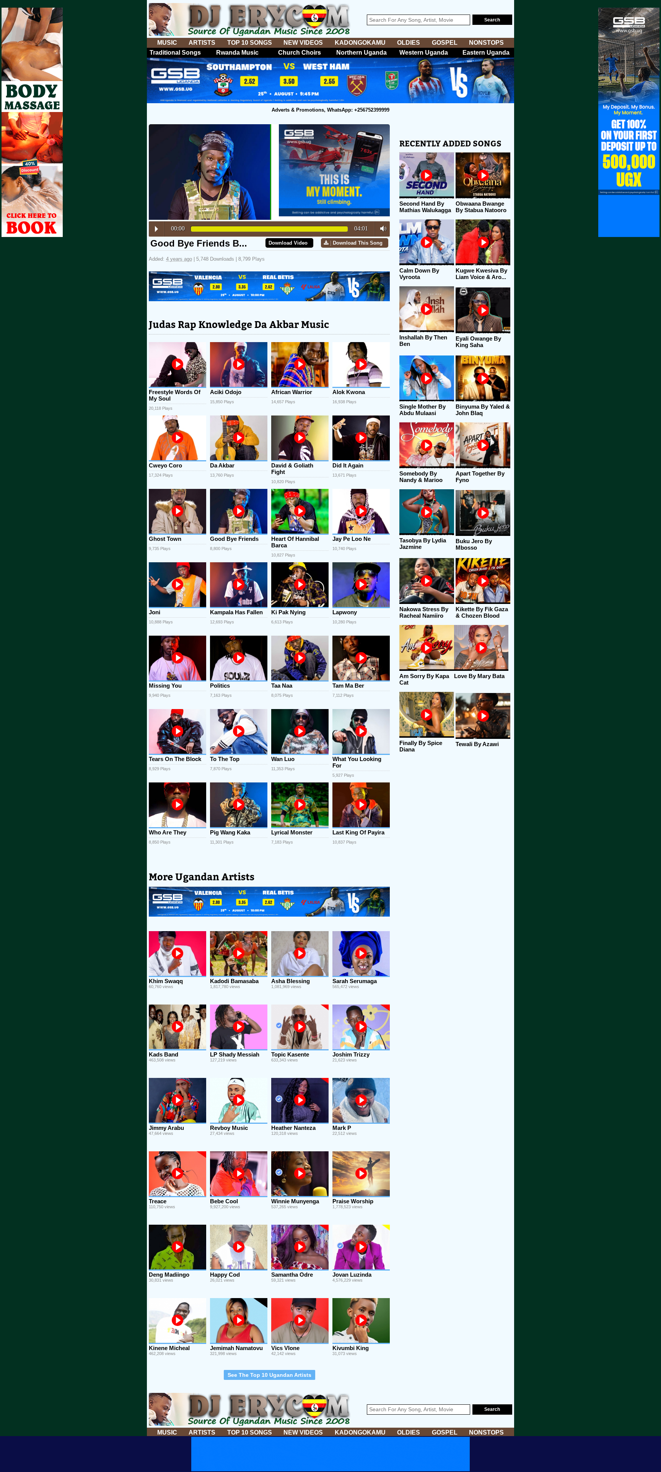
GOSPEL (444, 42)
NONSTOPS (486, 42)
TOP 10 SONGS (249, 42)
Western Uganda (423, 52)
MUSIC (167, 42)
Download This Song (358, 243)
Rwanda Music (237, 52)
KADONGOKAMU (360, 42)
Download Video (288, 243)
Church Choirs (299, 52)
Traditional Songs (175, 52)
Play (156, 229)
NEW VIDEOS (303, 42)
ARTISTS (202, 42)
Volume (381, 228)
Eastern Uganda (486, 52)
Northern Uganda (361, 52)
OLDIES (408, 42)
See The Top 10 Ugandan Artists (269, 1375)
